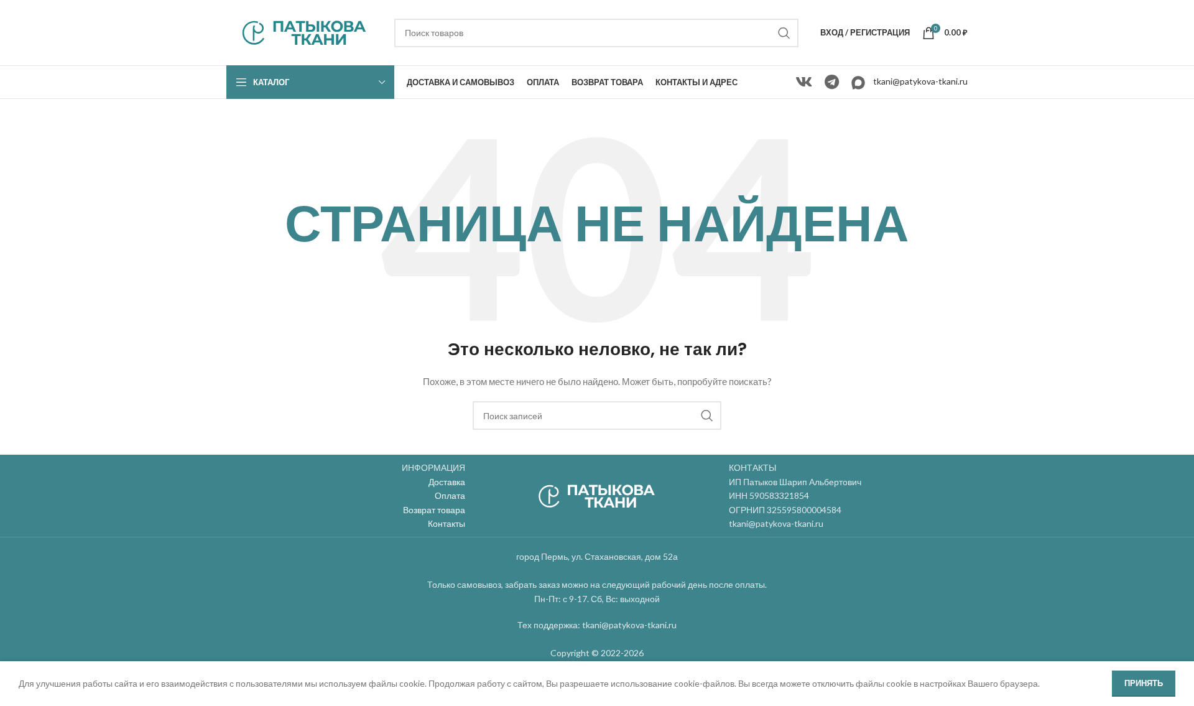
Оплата (450, 495)
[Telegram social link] (831, 82)
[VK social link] (803, 82)
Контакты (446, 523)
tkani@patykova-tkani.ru (920, 81)
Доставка (446, 481)
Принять (1143, 683)
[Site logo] (304, 31)
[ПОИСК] (784, 33)
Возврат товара (434, 509)
